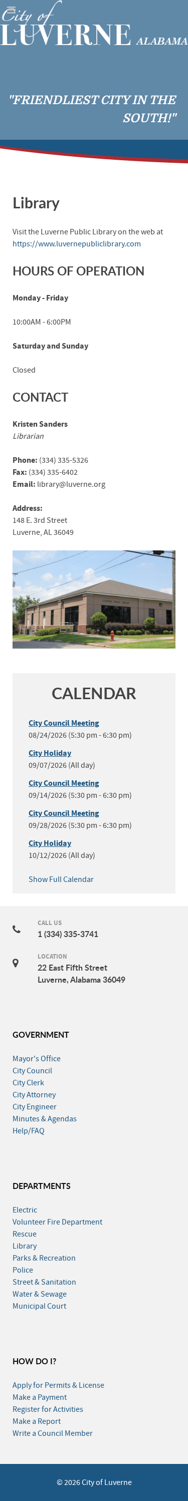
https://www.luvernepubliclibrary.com (77, 243)
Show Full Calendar (61, 879)
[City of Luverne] (94, 22)
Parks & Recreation (44, 1258)
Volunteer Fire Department (57, 1222)
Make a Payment (40, 1397)
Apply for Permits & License (58, 1385)
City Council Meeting (64, 723)
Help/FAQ (29, 1130)
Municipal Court (39, 1306)
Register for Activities (48, 1409)
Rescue (25, 1234)
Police (23, 1270)
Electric (25, 1210)
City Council (32, 1070)
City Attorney (34, 1094)
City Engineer (35, 1106)
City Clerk (28, 1082)
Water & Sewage (40, 1294)
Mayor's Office (37, 1058)
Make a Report (37, 1421)
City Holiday (50, 753)
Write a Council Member (53, 1433)
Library (25, 1246)
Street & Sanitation (44, 1282)
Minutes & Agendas (45, 1118)
